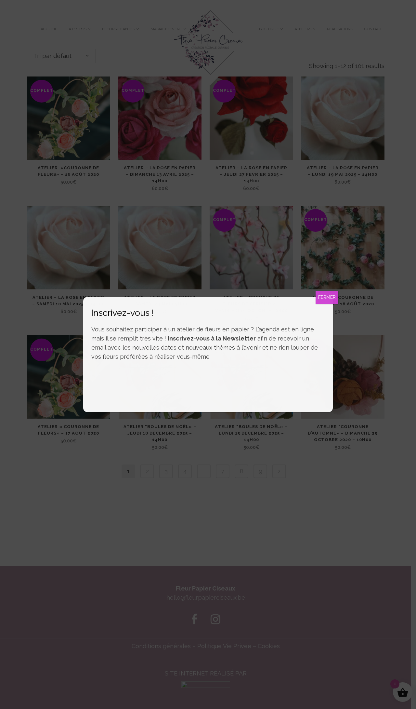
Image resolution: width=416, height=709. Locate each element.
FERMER (327, 297)
